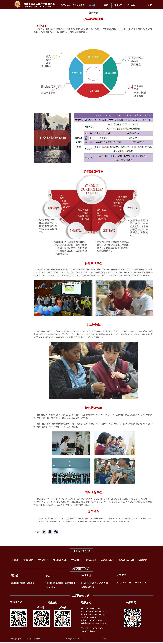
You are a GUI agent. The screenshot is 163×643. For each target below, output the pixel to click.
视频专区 (118, 5)
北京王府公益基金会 (126, 560)
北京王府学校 (43, 560)
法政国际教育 (28, 560)
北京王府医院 (76, 560)
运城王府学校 (91, 560)
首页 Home (65, 5)
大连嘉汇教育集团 (59, 560)
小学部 (105, 5)
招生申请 (131, 5)
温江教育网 (143, 560)
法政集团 (15, 560)
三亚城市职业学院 (107, 560)
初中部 (92, 5)
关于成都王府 (78, 5)
